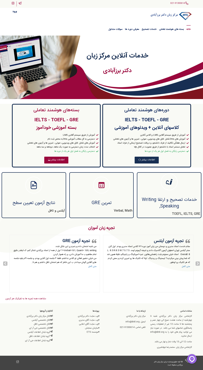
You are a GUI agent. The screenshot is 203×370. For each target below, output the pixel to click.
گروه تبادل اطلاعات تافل (39, 336)
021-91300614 (177, 3)
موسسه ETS (92, 332)
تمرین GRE (102, 203)
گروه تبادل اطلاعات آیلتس (39, 332)
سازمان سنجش (91, 328)
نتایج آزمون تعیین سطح (34, 203)
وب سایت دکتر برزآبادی (88, 316)
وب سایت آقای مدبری (88, 320)
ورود (14, 11)
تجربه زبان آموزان (101, 228)
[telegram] (14, 362)
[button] (147, 160)
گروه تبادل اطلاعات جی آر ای (37, 341)
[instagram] (17, 362)
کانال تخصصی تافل (42, 324)
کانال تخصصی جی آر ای (40, 328)
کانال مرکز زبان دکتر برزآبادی (39, 316)
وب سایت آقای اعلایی (88, 324)
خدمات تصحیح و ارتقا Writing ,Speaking (169, 203)
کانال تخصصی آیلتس (41, 320)
